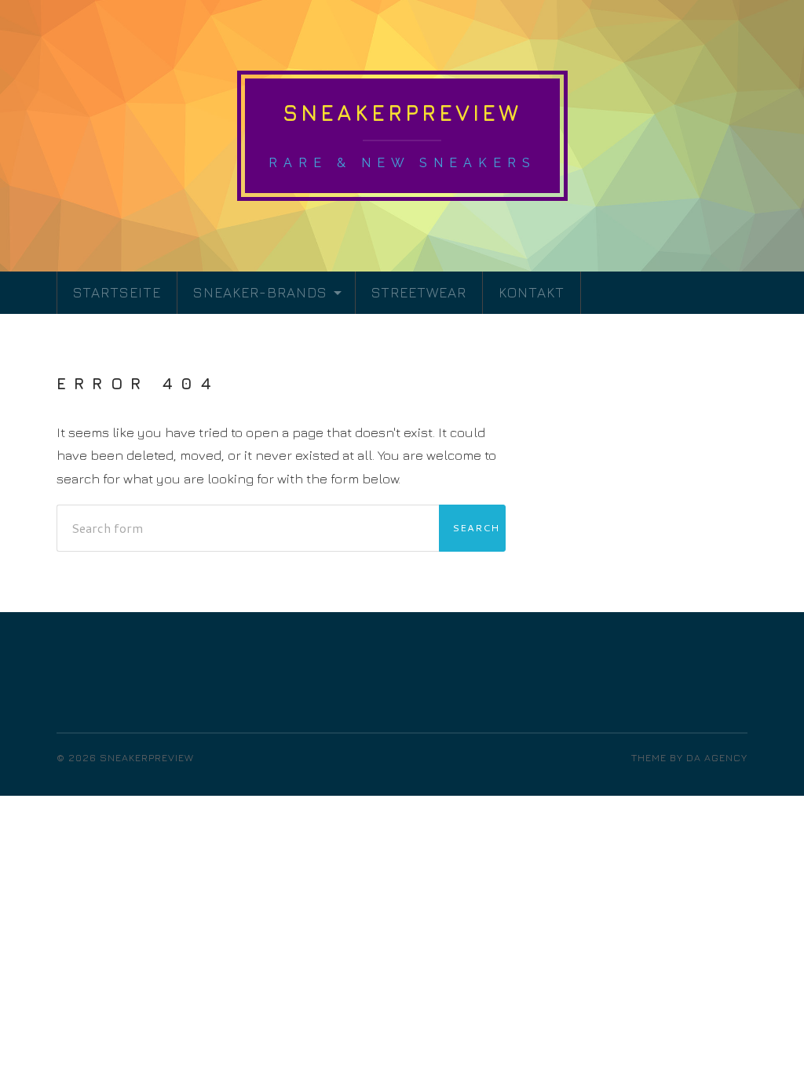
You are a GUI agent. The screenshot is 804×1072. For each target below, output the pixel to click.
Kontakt (532, 292)
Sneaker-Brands (260, 292)
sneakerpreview (402, 113)
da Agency (716, 758)
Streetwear (418, 292)
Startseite (117, 292)
